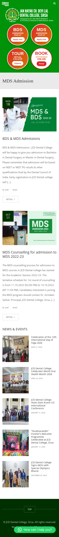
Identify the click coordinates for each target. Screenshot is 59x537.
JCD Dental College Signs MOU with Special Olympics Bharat (41, 467)
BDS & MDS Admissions (21, 138)
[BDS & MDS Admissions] (29, 114)
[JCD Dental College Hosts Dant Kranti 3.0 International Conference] (15, 411)
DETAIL (9, 199)
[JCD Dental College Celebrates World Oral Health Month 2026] (15, 380)
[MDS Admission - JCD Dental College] (29, 12)
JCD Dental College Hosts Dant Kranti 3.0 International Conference (42, 404)
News (15, 190)
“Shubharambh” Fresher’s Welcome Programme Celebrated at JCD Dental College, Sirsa (42, 436)
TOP (30, 509)
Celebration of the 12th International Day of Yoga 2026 (44, 339)
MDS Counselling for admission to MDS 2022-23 (29, 254)
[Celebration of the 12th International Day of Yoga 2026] (15, 349)
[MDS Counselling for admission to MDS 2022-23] (29, 228)
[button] (35, 529)
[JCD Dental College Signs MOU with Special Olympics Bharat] (15, 474)
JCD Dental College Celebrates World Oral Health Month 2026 (43, 371)
